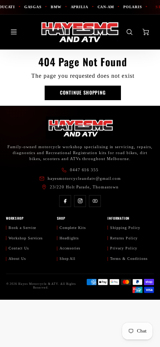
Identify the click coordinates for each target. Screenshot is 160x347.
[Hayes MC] (80, 128)
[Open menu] (13, 32)
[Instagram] (80, 201)
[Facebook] (65, 201)
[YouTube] (95, 201)
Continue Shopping (83, 92)
